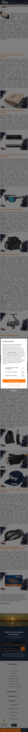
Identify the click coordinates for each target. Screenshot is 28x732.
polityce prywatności (12, 352)
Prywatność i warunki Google (13, 354)
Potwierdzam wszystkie (14, 380)
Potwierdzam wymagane (14, 385)
